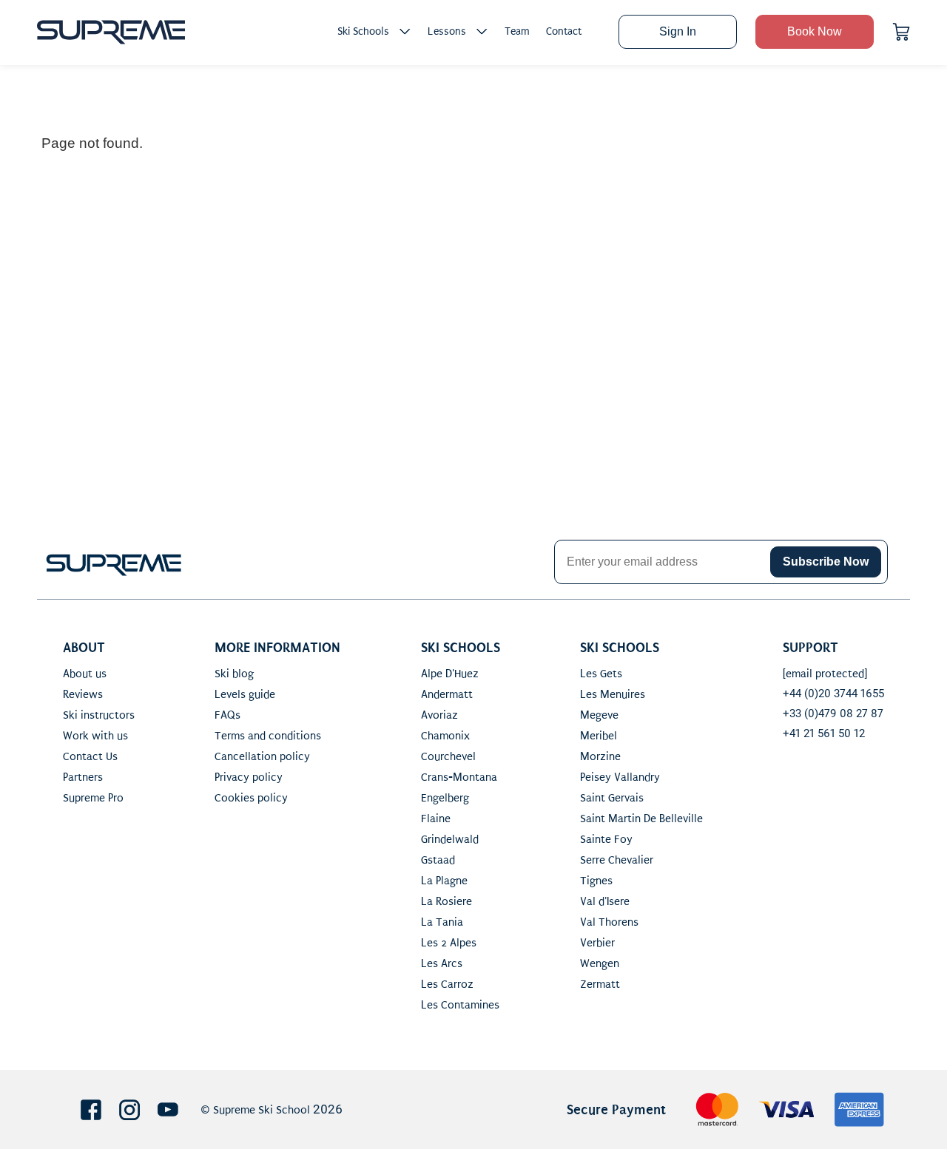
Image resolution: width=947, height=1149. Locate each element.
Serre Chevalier (616, 860)
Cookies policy (251, 798)
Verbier (597, 943)
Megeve (599, 715)
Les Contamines (460, 1005)
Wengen (599, 963)
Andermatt (447, 694)
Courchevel (448, 756)
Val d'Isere (605, 901)
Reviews (83, 694)
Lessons (447, 31)
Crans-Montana (459, 777)
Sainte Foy (606, 839)
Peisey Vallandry (620, 777)
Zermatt (600, 984)
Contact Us (90, 756)
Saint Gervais (612, 798)
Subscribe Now (826, 561)
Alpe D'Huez (450, 673)
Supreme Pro (93, 798)
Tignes (596, 881)
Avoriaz (439, 715)
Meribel (598, 736)
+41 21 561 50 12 (824, 733)
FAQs (227, 715)
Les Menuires (612, 694)
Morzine (600, 756)
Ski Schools (363, 31)
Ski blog (234, 673)
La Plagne (444, 881)
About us (85, 673)
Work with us (95, 736)
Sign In (677, 31)
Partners (83, 777)
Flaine (436, 818)
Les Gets (601, 673)
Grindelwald (450, 839)
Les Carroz (447, 984)
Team (517, 31)
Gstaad (438, 860)
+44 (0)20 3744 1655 (833, 693)
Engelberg (445, 798)
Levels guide (245, 694)
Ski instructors (99, 715)
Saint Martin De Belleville (641, 818)
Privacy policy (249, 777)
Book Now (814, 31)
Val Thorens (609, 922)
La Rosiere (446, 901)
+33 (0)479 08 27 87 (833, 713)
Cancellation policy (262, 756)
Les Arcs (441, 963)
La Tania (442, 922)
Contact (564, 31)
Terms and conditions (268, 736)
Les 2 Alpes (448, 943)
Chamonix (445, 736)
